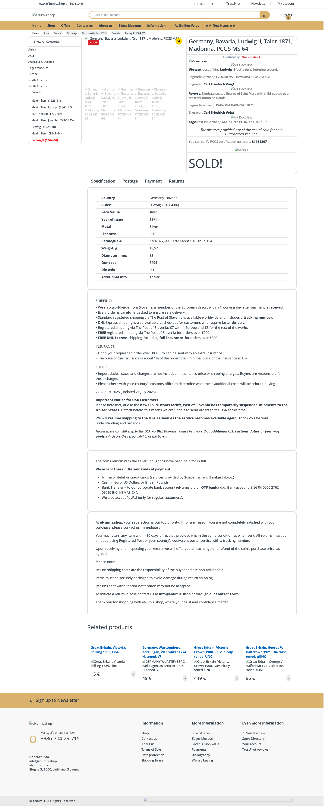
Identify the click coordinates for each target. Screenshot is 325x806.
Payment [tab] (153, 181)
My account (286, 4)
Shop (51, 25)
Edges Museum (130, 25)
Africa (32, 49)
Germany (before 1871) (94, 33)
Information (156, 25)
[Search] (265, 15)
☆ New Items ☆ (253, 733)
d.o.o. (221, 477)
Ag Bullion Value (187, 25)
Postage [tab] (130, 181)
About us (105, 25)
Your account (251, 744)
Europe (58, 33)
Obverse (195, 69)
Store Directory (253, 738)
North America (37, 80)
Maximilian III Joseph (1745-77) (51, 107)
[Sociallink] (31, 778)
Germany (72, 33)
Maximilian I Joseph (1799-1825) (52, 120)
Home (36, 25)
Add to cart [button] (133, 674)
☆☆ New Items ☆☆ (221, 25)
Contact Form (227, 594)
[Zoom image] (178, 41)
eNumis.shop (111, 522)
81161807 (259, 141)
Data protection (152, 755)
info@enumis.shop (43, 761)
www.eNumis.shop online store (61, 4)
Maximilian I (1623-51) (46, 100)
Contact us (85, 25)
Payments (199, 749)
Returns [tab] (176, 181)
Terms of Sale (151, 749)
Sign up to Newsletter (57, 700)
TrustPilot (233, 4)
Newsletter (259, 4)
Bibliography (201, 755)
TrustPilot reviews (255, 749)
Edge (192, 122)
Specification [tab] (103, 181)
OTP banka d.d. (213, 487)
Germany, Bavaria (164, 197)
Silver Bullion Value (205, 744)
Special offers (202, 733)
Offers (65, 25)
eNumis (39, 801)
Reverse (194, 93)
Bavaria (116, 33)
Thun (201, 241)
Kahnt (184, 241)
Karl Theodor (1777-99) (46, 113)
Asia (31, 55)
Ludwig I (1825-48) (43, 127)
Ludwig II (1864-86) (135, 33)
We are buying (202, 760)
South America (37, 86)
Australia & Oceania (41, 61)
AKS (168, 241)
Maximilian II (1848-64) (46, 133)
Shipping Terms (152, 760)
